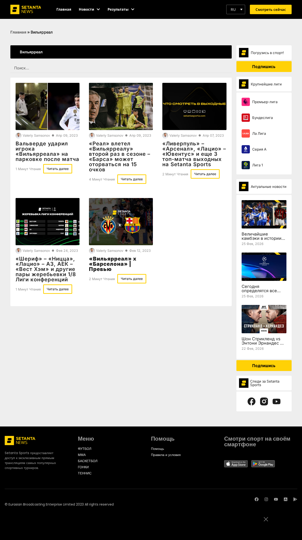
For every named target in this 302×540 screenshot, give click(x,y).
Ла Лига (259, 133)
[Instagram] (266, 499)
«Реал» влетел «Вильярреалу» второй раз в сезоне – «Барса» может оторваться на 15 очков (119, 156)
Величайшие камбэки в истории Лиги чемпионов (261, 238)
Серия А (259, 149)
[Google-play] (295, 499)
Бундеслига (262, 117)
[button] (235, 9)
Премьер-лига (264, 102)
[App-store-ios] (286, 499)
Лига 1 (257, 165)
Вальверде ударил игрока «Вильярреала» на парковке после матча (47, 151)
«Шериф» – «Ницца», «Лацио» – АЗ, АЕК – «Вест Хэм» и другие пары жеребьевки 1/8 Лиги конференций (46, 269)
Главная (18, 32)
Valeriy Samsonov (36, 135)
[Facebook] (257, 499)
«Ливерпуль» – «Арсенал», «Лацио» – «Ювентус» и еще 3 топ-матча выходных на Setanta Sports (194, 153)
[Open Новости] (98, 9)
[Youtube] (276, 499)
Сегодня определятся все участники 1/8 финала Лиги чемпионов (264, 293)
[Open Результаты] (132, 9)
